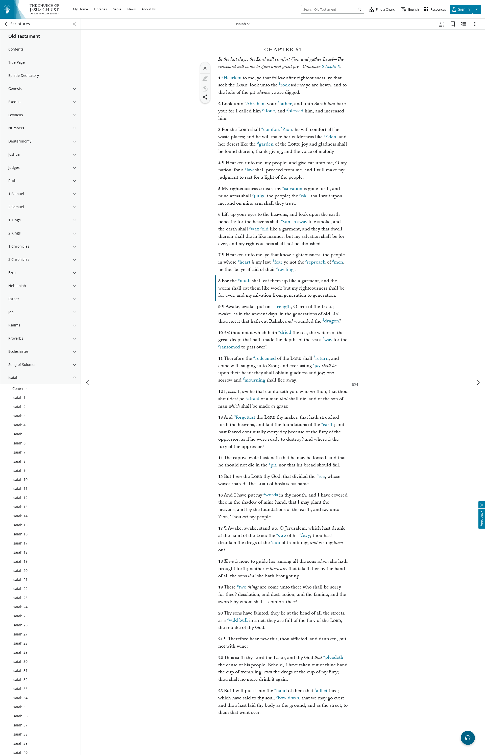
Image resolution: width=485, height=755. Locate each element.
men (338, 262)
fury (305, 535)
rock (285, 85)
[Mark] (205, 79)
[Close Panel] (74, 24)
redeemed (265, 358)
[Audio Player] (468, 738)
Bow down (288, 698)
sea (322, 476)
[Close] (205, 68)
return (322, 358)
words (271, 495)
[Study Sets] (442, 24)
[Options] (475, 24)
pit (273, 465)
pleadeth (334, 657)
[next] (478, 382)
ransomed (230, 347)
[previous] (88, 382)
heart (244, 262)
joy (317, 366)
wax (255, 229)
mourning (255, 380)
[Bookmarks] (453, 24)
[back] (6, 24)
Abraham (256, 104)
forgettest (245, 417)
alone (269, 111)
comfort (271, 129)
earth (328, 424)
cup (282, 535)
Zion (287, 129)
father (285, 104)
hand (281, 691)
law (250, 170)
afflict (321, 691)
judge (259, 196)
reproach (316, 262)
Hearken (232, 78)
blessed (295, 111)
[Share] (205, 97)
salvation (293, 188)
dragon (331, 321)
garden (266, 144)
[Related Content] (464, 24)
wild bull (238, 620)
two (242, 587)
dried (285, 332)
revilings (286, 269)
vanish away (295, 222)
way (328, 340)
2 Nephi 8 (331, 67)
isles (305, 196)
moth (245, 281)
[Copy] (205, 89)
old (265, 229)
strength (282, 306)
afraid (253, 399)
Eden (330, 137)
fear (278, 262)
